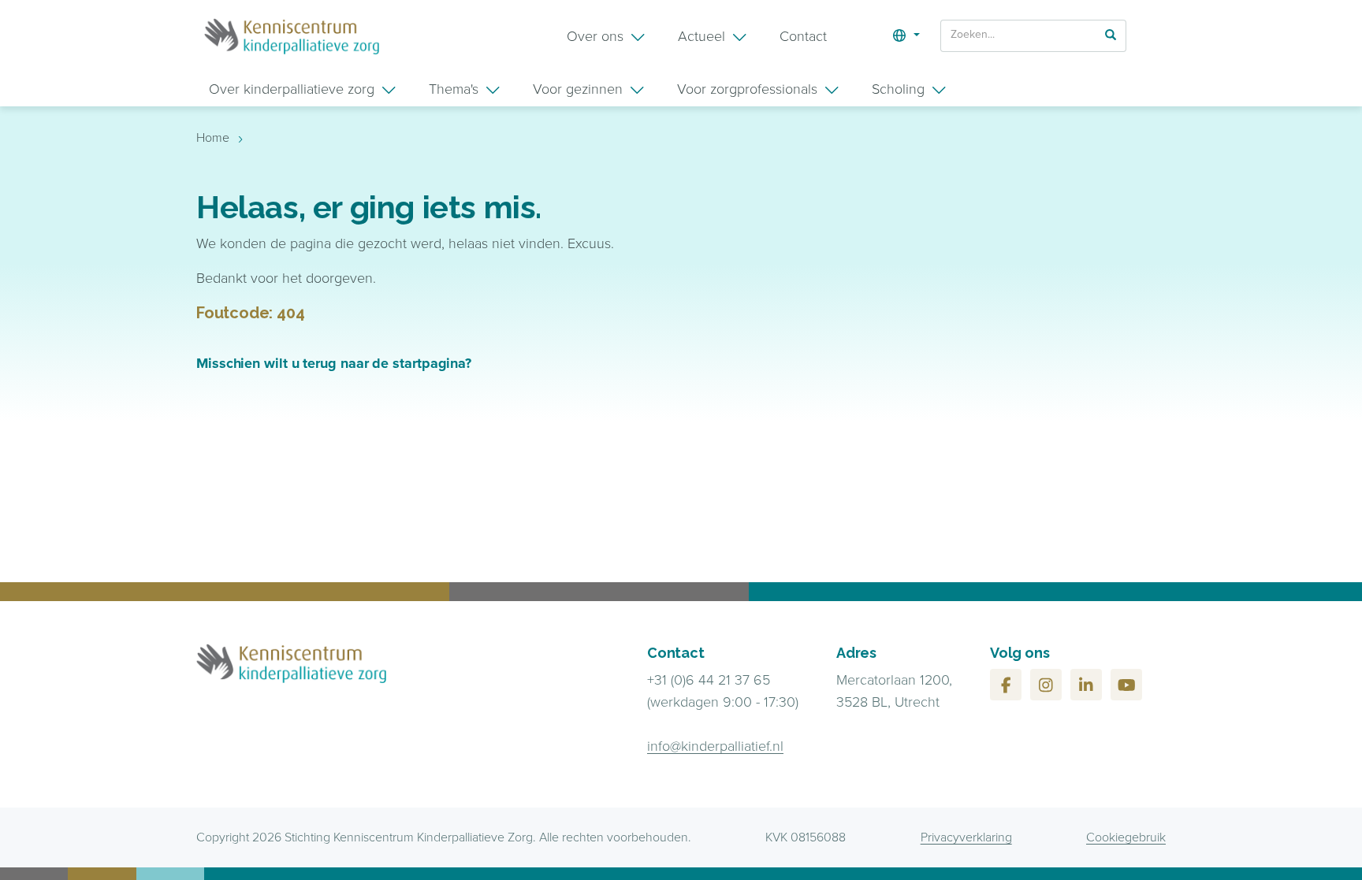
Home (212, 137)
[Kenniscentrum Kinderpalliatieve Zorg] (291, 36)
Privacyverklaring (966, 837)
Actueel (701, 36)
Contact (803, 36)
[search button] (1111, 34)
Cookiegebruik (1126, 837)
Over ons (595, 36)
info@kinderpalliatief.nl (715, 746)
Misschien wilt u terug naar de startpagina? (333, 363)
